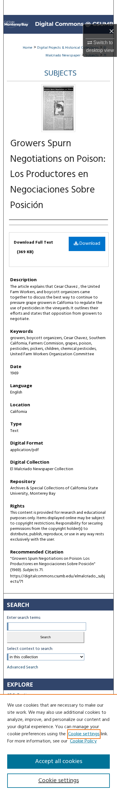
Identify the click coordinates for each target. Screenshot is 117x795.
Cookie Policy (83, 741)
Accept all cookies (58, 761)
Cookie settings (84, 734)
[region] (58, 744)
